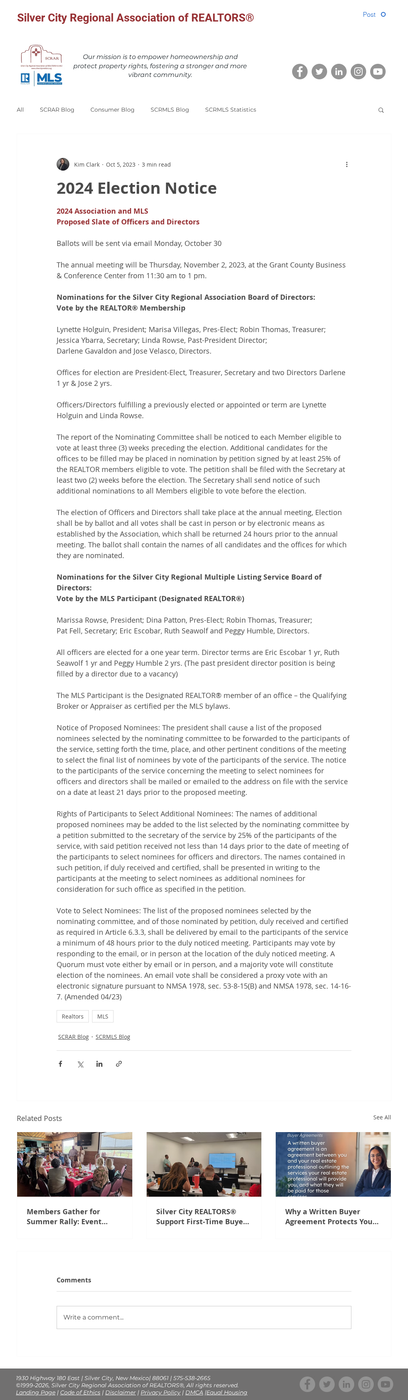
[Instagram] (358, 71)
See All (382, 1117)
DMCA (194, 1392)
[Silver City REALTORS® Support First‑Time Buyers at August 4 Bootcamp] (204, 1164)
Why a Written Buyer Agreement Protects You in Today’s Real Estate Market (329, 1217)
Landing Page (35, 1392)
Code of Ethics (80, 1392)
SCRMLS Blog (170, 109)
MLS (102, 1016)
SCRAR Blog (57, 109)
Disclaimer (120, 1392)
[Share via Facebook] (60, 1064)
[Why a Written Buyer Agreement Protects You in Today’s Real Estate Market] (333, 1164)
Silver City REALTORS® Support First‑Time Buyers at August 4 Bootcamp (203, 1217)
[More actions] (346, 164)
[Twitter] (319, 71)
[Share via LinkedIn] (99, 1064)
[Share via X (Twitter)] (80, 1064)
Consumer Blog (112, 109)
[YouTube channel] (378, 71)
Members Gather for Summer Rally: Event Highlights (64, 1217)
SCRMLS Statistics (230, 109)
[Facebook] (300, 71)
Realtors (73, 1016)
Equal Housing (226, 1392)
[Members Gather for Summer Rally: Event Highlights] (74, 1164)
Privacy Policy (160, 1392)
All (20, 109)
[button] (381, 109)
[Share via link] (119, 1064)
